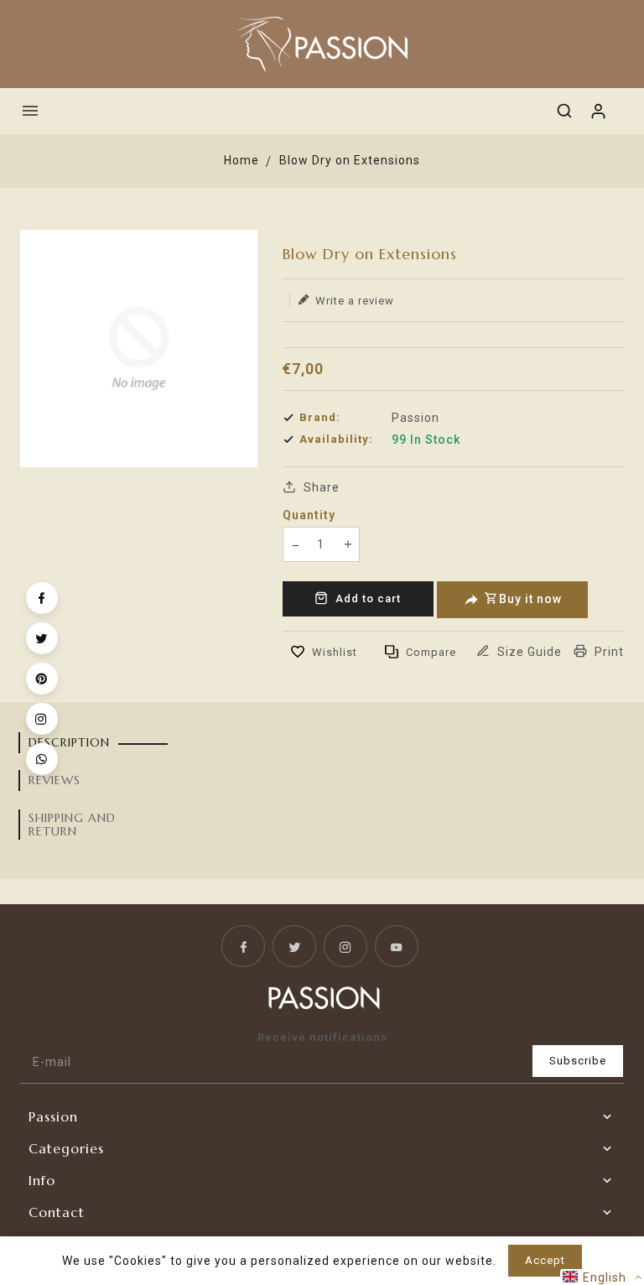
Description (69, 742)
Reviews (54, 780)
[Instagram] (42, 719)
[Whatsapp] (42, 759)
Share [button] (320, 487)
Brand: (319, 417)
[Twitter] (42, 638)
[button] (602, 1277)
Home (241, 160)
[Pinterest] (42, 679)
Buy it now (530, 599)
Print (607, 651)
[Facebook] (42, 598)
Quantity (309, 515)
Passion (415, 417)
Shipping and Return (72, 824)
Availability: (336, 439)
